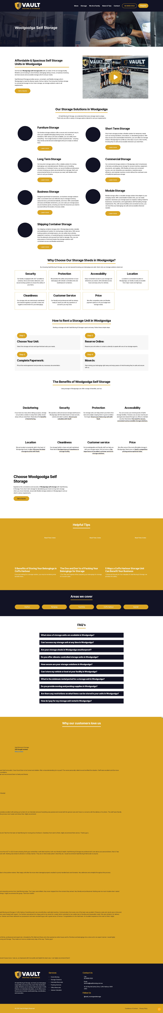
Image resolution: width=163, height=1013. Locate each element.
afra (30, 449)
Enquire (143, 6)
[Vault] (27, 6)
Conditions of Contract (131, 1008)
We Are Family (94, 6)
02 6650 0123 (129, 6)
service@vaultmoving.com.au (93, 982)
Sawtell (135, 607)
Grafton (27, 607)
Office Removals (56, 987)
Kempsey (54, 607)
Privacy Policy (143, 1008)
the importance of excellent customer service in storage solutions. (98, 451)
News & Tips (106, 6)
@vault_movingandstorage (92, 996)
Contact (117, 6)
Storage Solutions (56, 979)
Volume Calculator (56, 990)
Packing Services (56, 985)
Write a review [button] (19, 751)
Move (76, 6)
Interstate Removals (57, 982)
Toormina (81, 607)
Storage (84, 6)
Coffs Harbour (109, 607)
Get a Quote (22, 91)
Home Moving (55, 977)
